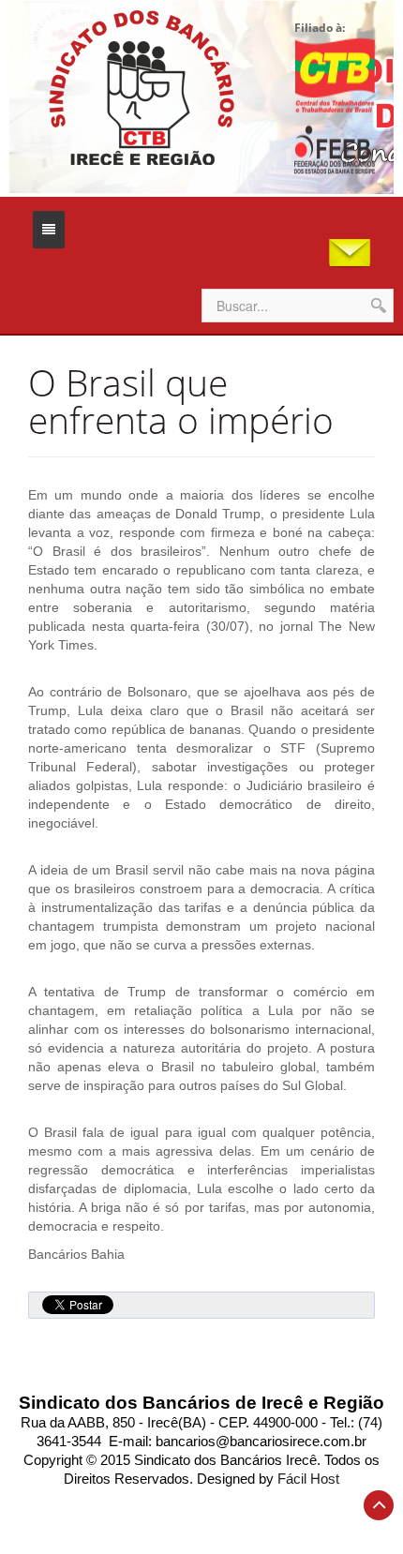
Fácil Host (308, 1479)
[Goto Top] (379, 1505)
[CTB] (334, 74)
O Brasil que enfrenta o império (181, 401)
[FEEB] (334, 149)
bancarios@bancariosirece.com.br (261, 1441)
